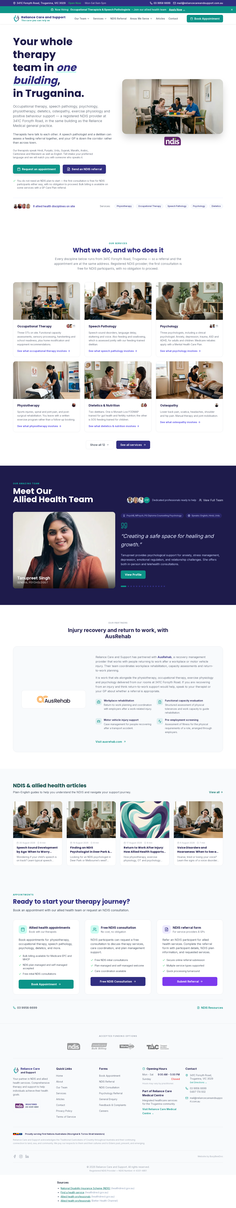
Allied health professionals (76, 1196)
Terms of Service (66, 1116)
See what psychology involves (178, 350)
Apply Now (177, 9)
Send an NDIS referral (87, 169)
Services (98, 18)
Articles (160, 18)
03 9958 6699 (27, 1007)
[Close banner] (231, 9)
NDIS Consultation (109, 1087)
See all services (131, 445)
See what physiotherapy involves (37, 426)
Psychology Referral (110, 1093)
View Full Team (213, 500)
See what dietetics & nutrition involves (112, 426)
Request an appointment (39, 169)
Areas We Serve (139, 18)
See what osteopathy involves (178, 422)
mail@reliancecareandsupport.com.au (206, 1099)
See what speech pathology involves (111, 350)
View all (214, 792)
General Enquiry (108, 1099)
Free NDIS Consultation (116, 981)
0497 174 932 (198, 1091)
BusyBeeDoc (216, 1156)
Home (59, 1075)
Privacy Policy (64, 1110)
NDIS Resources (212, 1007)
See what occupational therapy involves (42, 350)
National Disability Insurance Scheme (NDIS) (85, 1188)
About (59, 1081)
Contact (173, 18)
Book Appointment (207, 18)
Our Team (80, 18)
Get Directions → (198, 1082)
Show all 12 (97, 445)
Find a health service (72, 1192)
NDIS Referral (118, 18)
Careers (103, 1110)
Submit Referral (188, 981)
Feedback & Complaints (112, 1105)
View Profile (133, 574)
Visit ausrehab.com (109, 741)
